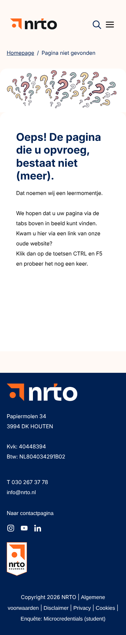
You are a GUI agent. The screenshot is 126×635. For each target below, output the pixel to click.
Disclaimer (56, 608)
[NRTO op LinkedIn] (38, 528)
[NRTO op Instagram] (11, 528)
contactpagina (37, 513)
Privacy (82, 608)
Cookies (106, 608)
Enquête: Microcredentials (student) (63, 619)
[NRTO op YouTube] (24, 528)
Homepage (20, 52)
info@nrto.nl (21, 492)
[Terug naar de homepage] (33, 24)
